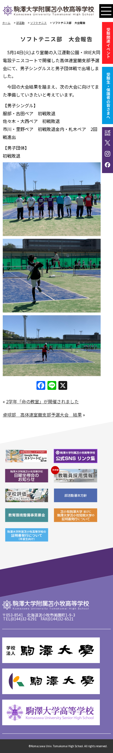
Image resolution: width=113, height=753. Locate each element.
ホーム (6, 23)
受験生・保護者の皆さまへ (108, 95)
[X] (62, 385)
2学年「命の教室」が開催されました (42, 401)
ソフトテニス (38, 23)
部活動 (20, 23)
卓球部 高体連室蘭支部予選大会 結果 (42, 414)
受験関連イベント (108, 43)
